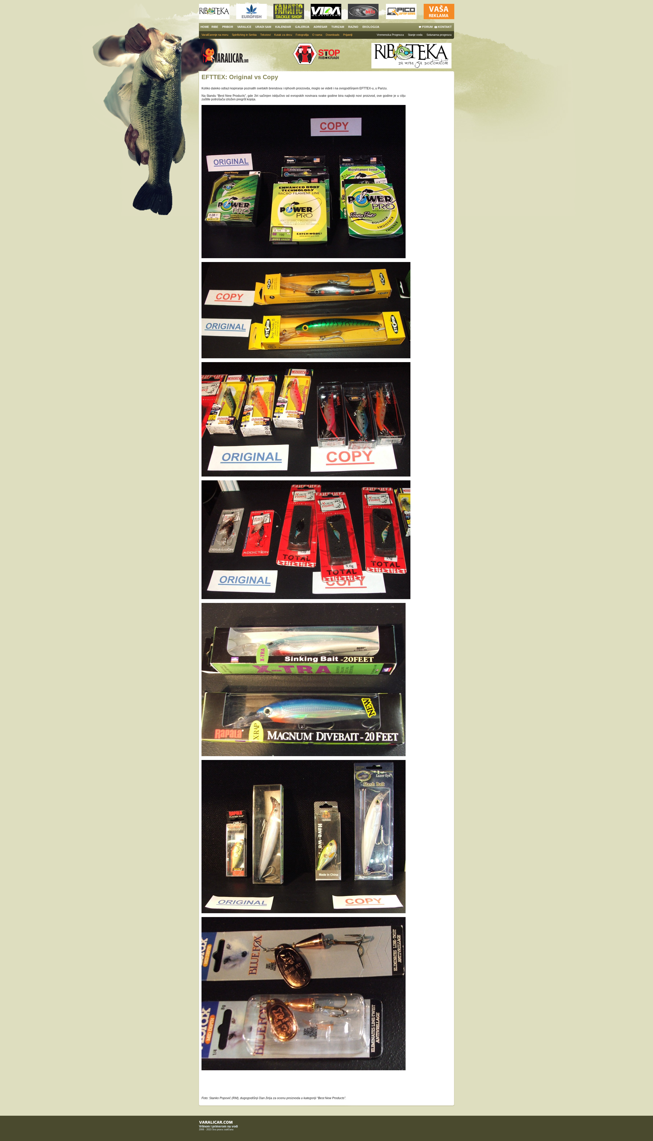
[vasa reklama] (439, 18)
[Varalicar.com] (229, 53)
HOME (204, 26)
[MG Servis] (363, 18)
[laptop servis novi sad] (401, 18)
